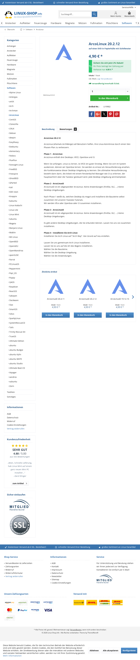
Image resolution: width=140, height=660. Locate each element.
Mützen (10, 74)
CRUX (11, 128)
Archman (13, 110)
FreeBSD (13, 169)
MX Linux (13, 237)
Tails (11, 327)
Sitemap (55, 579)
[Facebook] (91, 114)
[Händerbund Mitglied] (20, 505)
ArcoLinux (14, 115)
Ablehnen (94, 650)
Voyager (13, 372)
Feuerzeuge (12, 60)
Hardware (11, 64)
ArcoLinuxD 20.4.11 (56, 299)
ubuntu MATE (15, 359)
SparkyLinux (14, 318)
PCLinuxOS (14, 264)
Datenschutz (12, 417)
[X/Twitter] (104, 114)
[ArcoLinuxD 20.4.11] (56, 286)
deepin (12, 137)
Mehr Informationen (12, 655)
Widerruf (11, 421)
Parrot (12, 259)
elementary (14, 151)
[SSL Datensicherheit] (20, 525)
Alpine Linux (15, 92)
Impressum (57, 569)
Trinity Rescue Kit (17, 332)
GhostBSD (13, 178)
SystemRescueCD (17, 323)
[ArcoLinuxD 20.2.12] (88, 286)
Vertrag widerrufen (15, 428)
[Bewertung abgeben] (110, 52)
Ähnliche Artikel (49, 271)
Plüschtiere (12, 83)
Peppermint (14, 268)
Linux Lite (13, 210)
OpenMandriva (16, 250)
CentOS (12, 119)
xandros (13, 377)
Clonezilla (13, 124)
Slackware (13, 300)
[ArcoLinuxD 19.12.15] (120, 286)
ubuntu (12, 345)
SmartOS (13, 309)
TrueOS (12, 336)
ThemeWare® (93, 633)
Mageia (12, 223)
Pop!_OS (13, 273)
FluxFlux (13, 160)
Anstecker (11, 50)
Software (11, 88)
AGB (9, 414)
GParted (13, 182)
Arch (11, 106)
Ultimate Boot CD (17, 368)
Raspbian (13, 286)
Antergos (13, 97)
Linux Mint (14, 214)
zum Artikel (18, 483)
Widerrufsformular (14, 573)
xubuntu (13, 381)
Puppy (12, 277)
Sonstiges (11, 396)
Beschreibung (48, 129)
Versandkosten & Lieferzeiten (18, 563)
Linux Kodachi (15, 205)
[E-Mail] (117, 114)
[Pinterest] (110, 114)
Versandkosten (75, 630)
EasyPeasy (14, 142)
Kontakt (55, 566)
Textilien (11, 392)
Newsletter (57, 576)
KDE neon (13, 192)
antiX (11, 101)
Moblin (12, 232)
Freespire (13, 173)
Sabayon (13, 295)
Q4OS (11, 282)
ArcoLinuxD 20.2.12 (88, 299)
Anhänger (11, 46)
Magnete (11, 69)
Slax (11, 304)
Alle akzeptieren (110, 650)
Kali (11, 187)
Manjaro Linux (15, 228)
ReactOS (13, 291)
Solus (11, 313)
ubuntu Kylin (15, 354)
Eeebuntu (13, 146)
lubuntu (13, 219)
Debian (12, 133)
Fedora (12, 155)
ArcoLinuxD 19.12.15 (119, 299)
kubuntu (13, 201)
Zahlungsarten (12, 566)
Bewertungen (68, 129)
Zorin (11, 386)
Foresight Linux (16, 164)
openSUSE (14, 255)
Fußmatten (12, 78)
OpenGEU (13, 246)
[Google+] (98, 114)
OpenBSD (13, 241)
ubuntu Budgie (16, 350)
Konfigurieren (129, 650)
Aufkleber (11, 55)
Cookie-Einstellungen (16, 425)
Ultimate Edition (16, 341)
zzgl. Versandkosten (104, 79)
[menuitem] (128, 7)
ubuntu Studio (16, 363)
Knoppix (13, 196)
